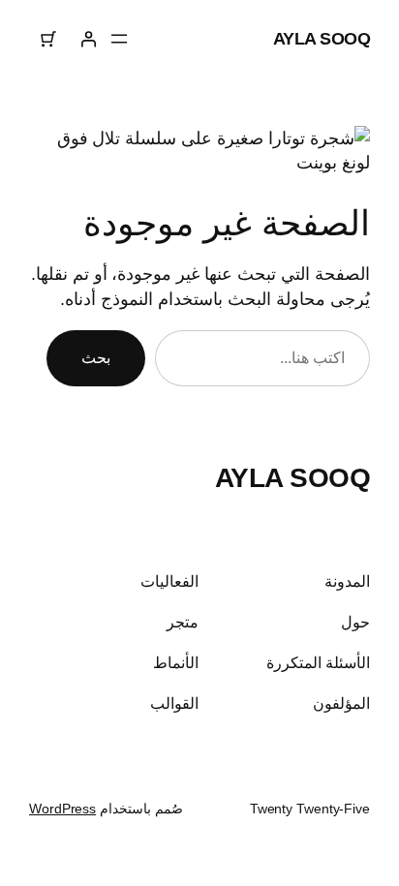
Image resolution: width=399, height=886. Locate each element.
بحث (95, 357)
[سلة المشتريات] (48, 38)
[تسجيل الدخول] (87, 38)
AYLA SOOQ (322, 38)
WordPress (62, 808)
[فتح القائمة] (119, 38)
